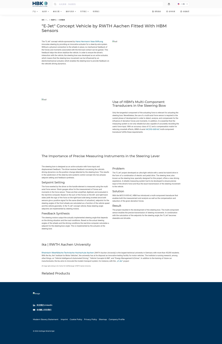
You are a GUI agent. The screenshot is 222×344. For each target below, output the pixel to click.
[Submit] (55, 4)
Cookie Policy (76, 319)
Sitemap (103, 319)
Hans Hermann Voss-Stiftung (89, 41)
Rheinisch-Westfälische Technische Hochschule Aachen (68, 253)
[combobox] (107, 4)
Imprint (64, 319)
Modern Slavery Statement (45, 319)
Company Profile (117, 319)
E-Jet (119, 261)
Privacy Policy (90, 319)
